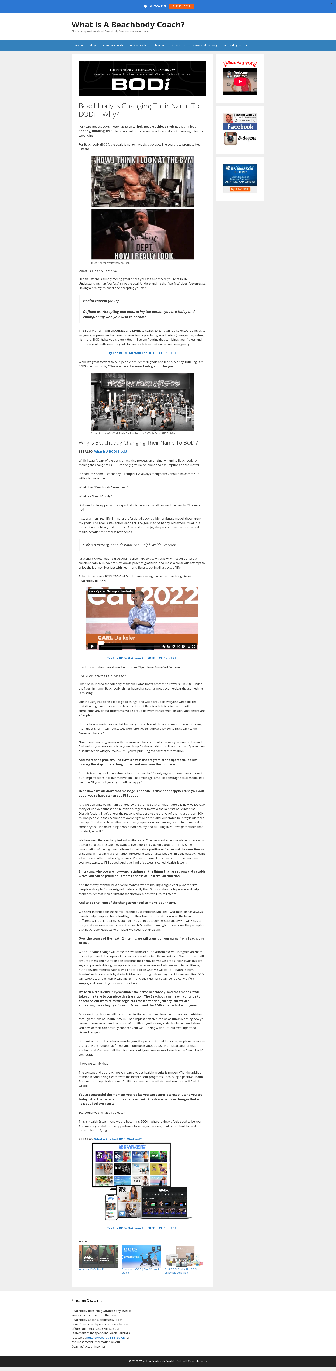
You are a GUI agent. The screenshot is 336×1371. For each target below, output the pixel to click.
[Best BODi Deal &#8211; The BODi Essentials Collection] (184, 1256)
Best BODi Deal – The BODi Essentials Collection (181, 1271)
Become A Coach (113, 45)
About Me (159, 45)
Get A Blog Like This (236, 45)
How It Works (138, 45)
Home (79, 45)
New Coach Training (205, 45)
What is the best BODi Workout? (118, 1139)
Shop (93, 45)
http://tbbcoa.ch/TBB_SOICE (105, 1337)
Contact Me (179, 45)
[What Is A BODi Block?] (98, 1256)
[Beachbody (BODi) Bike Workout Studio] (141, 1256)
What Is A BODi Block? (110, 451)
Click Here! (181, 6)
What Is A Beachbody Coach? (128, 24)
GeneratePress (197, 1361)
